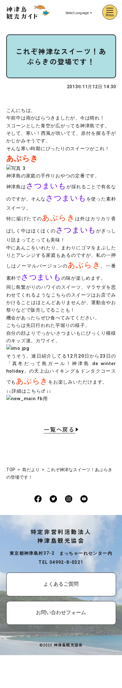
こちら (33, 391)
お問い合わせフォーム (61, 612)
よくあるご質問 (61, 584)
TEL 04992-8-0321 (60, 562)
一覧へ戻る (59, 429)
